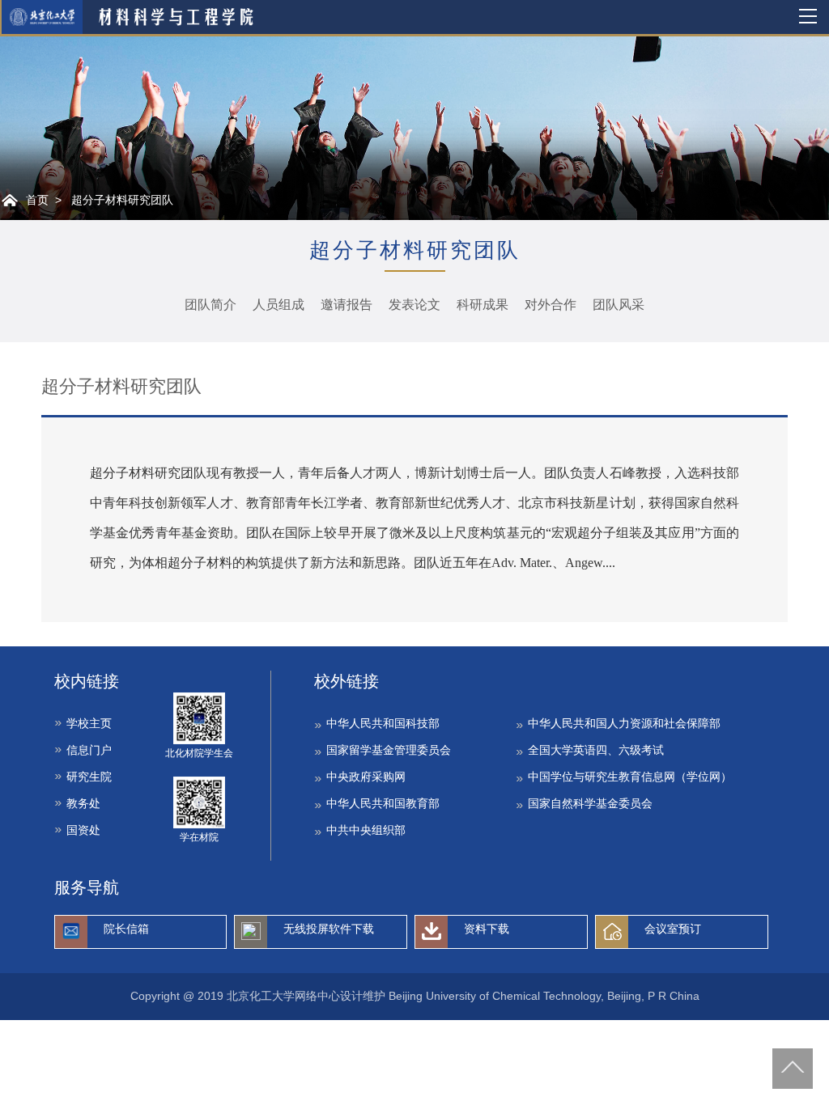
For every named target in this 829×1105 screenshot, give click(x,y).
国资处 (83, 829)
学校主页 (89, 723)
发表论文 (414, 304)
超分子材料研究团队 (122, 199)
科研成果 (482, 304)
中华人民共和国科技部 (383, 723)
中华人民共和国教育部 (383, 803)
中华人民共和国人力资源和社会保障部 (624, 723)
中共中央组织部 (366, 829)
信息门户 (89, 749)
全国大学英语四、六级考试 (596, 749)
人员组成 (278, 304)
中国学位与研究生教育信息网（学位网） (630, 776)
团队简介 (210, 304)
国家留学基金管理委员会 (388, 749)
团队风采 (618, 304)
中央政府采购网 (366, 776)
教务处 (83, 803)
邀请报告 (346, 304)
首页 (37, 199)
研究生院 (89, 776)
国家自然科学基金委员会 (590, 803)
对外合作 (550, 304)
